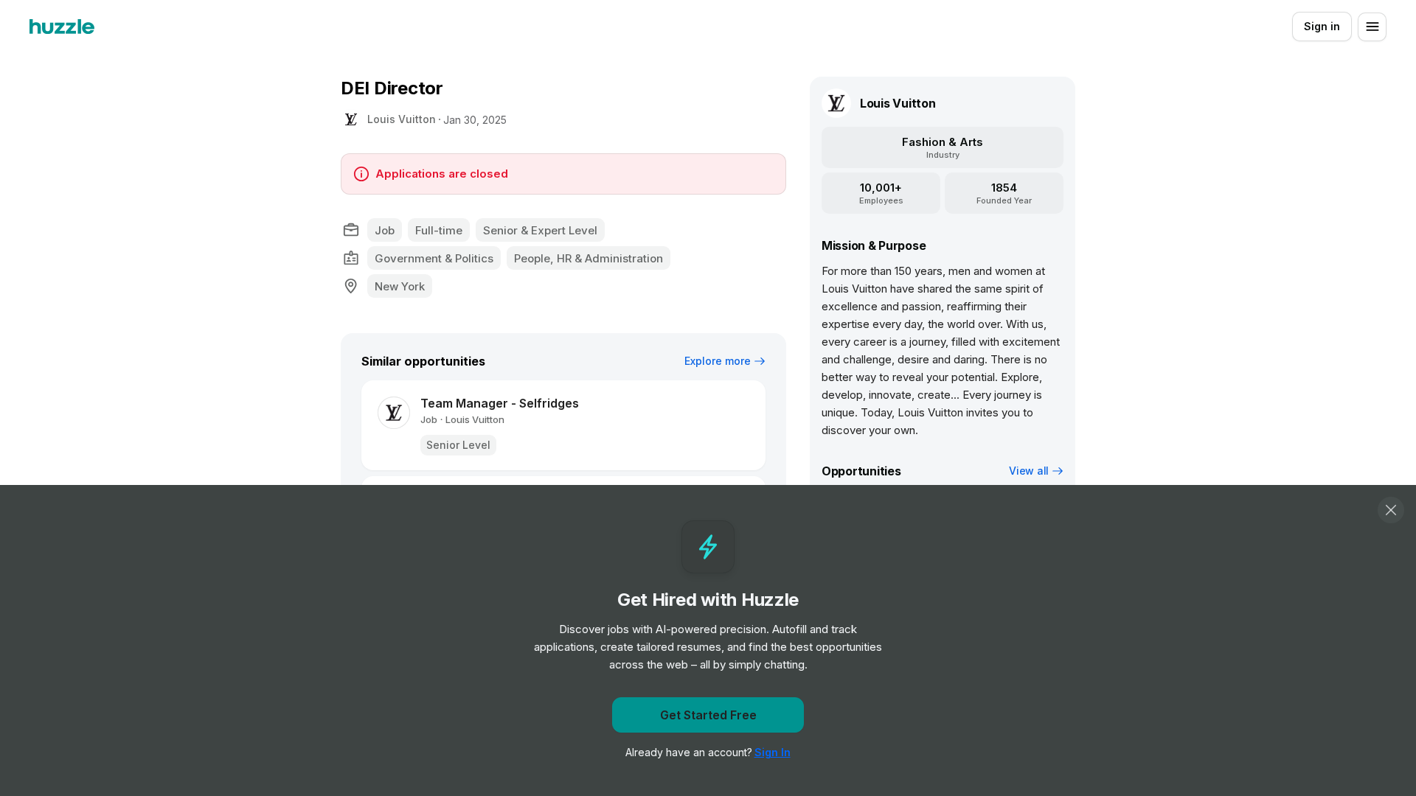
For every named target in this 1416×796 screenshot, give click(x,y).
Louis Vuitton (401, 119)
